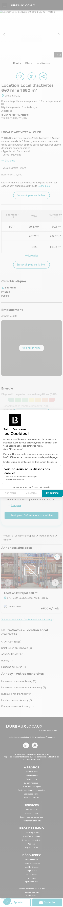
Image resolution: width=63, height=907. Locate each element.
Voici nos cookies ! (15, 480)
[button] (7, 901)
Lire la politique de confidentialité (18, 462)
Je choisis (31, 493)
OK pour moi (52, 493)
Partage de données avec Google (21, 477)
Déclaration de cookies (46, 462)
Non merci (10, 493)
